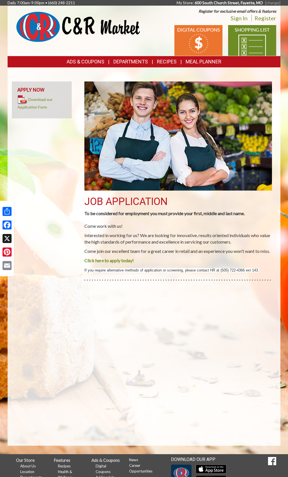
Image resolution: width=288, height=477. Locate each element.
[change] (272, 2)
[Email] (7, 265)
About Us (28, 466)
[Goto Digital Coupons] (198, 39)
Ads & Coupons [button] (85, 62)
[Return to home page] (78, 26)
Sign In (239, 18)
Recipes (167, 62)
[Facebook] (7, 225)
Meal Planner (203, 62)
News (133, 460)
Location (27, 471)
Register (265, 18)
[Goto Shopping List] (252, 39)
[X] (7, 238)
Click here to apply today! (109, 260)
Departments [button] (130, 62)
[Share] (7, 211)
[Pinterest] (7, 252)
